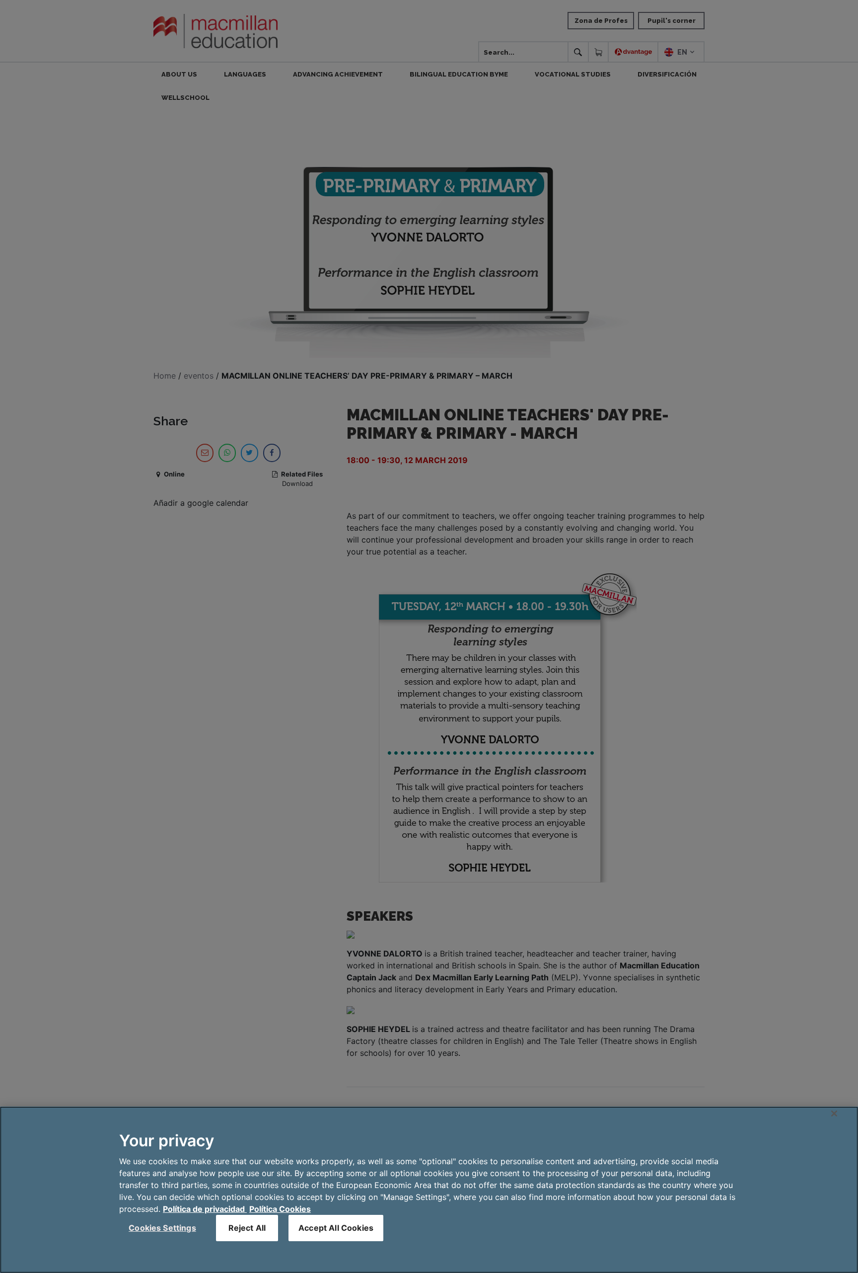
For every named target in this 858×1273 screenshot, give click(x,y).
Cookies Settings (162, 1228)
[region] (429, 1190)
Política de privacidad (205, 1209)
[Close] (834, 1113)
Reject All (247, 1228)
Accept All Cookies (335, 1228)
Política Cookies (280, 1209)
